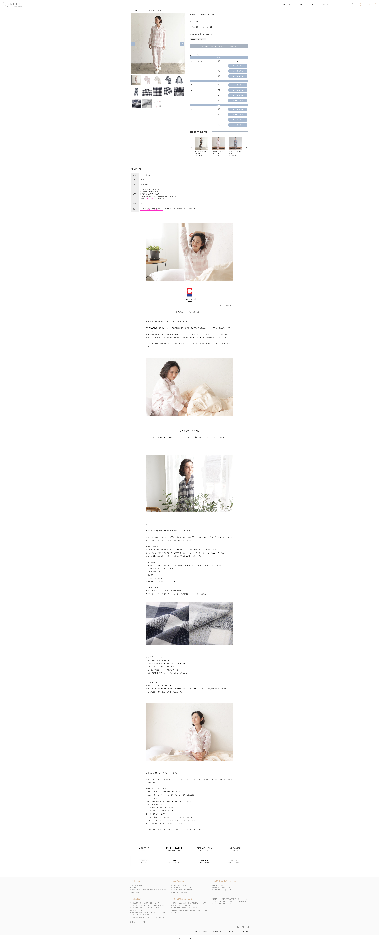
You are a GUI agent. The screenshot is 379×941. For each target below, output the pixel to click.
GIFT (313, 4)
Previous (133, 44)
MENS (285, 4)
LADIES (299, 4)
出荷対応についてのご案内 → (139, 922)
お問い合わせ (245, 931)
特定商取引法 (217, 931)
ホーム (133, 10)
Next (182, 44)
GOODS (325, 4)
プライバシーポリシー (200, 931)
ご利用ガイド (231, 931)
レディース (139, 10)
